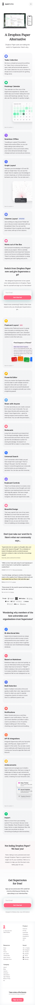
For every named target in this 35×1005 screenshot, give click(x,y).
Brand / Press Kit (6, 979)
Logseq (14, 582)
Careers (5, 971)
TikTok (26, 955)
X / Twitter (27, 948)
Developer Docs (7, 959)
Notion (12, 592)
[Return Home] (4, 929)
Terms (4, 932)
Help (4, 950)
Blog (4, 969)
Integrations (26, 936)
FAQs (4, 948)
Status (24, 938)
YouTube (26, 957)
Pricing (24, 930)
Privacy (8, 932)
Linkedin (26, 953)
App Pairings (6, 976)
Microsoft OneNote (17, 570)
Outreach (5, 973)
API (23, 940)
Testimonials (6, 955)
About (5, 967)
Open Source (6, 957)
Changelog (25, 934)
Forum (5, 951)
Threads (26, 951)
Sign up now (17, 1000)
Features (25, 928)
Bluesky (26, 959)
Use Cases (6, 953)
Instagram (26, 950)
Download (25, 932)
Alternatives (6, 975)
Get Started (17, 297)
